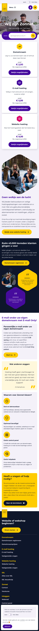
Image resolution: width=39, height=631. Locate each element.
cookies (22, 620)
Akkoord (7, 626)
